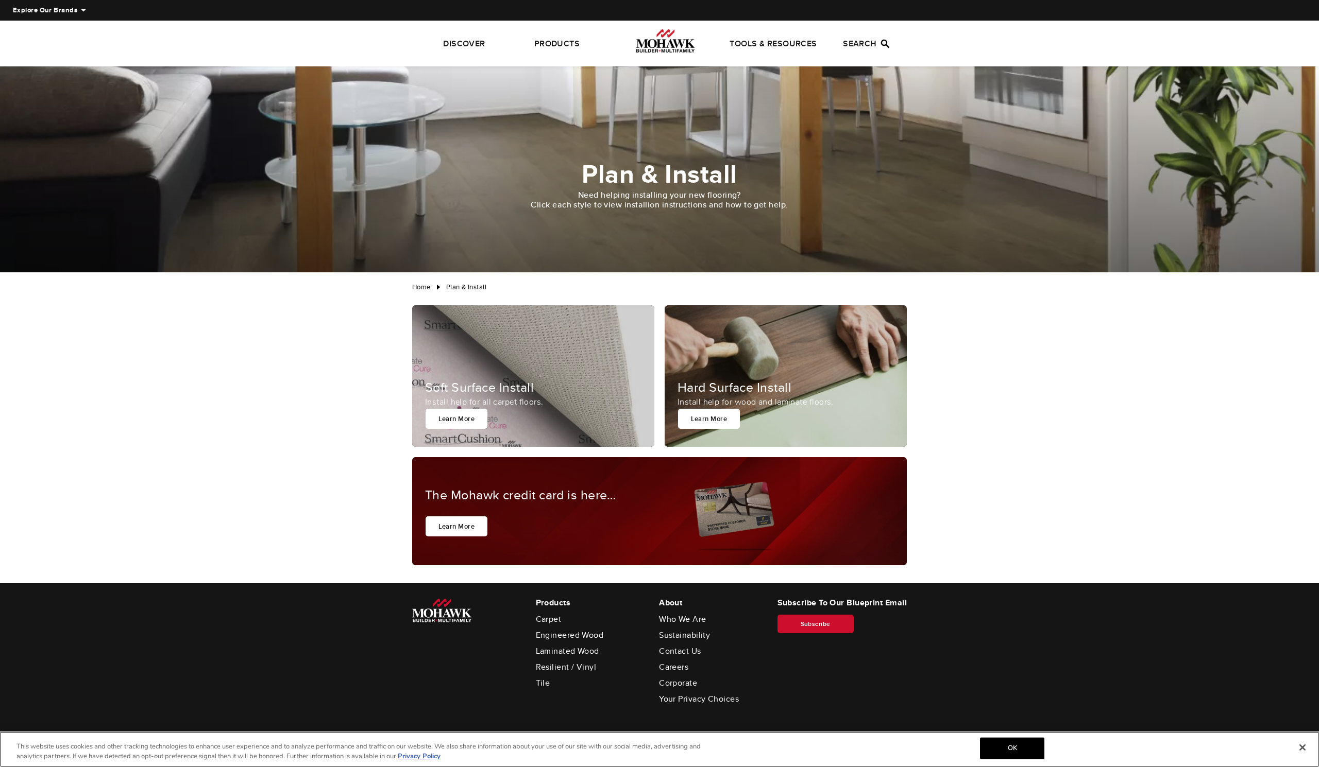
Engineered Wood (570, 635)
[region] (659, 749)
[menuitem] (45, 10)
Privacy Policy (419, 756)
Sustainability (684, 635)
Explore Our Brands (45, 10)
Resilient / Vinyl (566, 667)
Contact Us (680, 651)
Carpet (549, 619)
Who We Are (682, 619)
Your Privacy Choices (699, 699)
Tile (543, 683)
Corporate (678, 683)
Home (421, 287)
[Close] (1302, 747)
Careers (673, 667)
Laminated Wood (567, 651)
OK (1012, 748)
